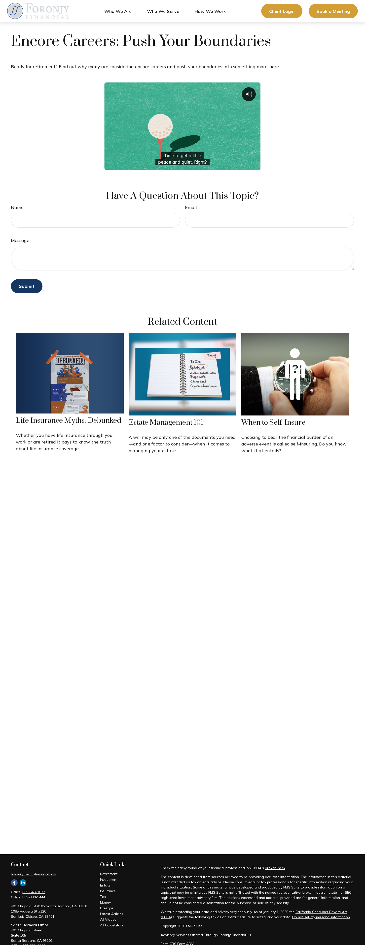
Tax (103, 896)
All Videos (108, 919)
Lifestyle (106, 908)
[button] (118, 11)
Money (105, 902)
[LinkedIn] (23, 882)
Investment (108, 879)
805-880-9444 (33, 897)
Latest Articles (111, 914)
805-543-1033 (33, 892)
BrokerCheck (275, 868)
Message (20, 240)
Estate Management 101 (166, 422)
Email (191, 207)
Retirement (108, 874)
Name (17, 207)
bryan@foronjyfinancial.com (33, 874)
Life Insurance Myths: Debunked (68, 420)
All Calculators (111, 925)
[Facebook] (14, 882)
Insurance (108, 891)
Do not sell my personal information (321, 917)
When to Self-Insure (273, 422)
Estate (105, 885)
